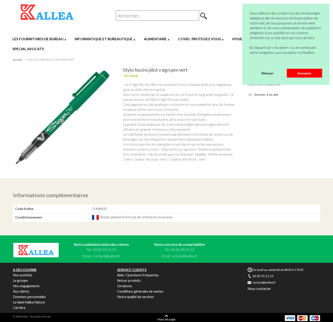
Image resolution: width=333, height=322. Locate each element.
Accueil (17, 59)
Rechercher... (129, 15)
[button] (250, 63)
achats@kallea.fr (185, 256)
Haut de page (166, 319)
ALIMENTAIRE (155, 39)
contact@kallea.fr (106, 256)
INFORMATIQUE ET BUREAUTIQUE (104, 39)
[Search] (203, 14)
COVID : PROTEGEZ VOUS (199, 39)
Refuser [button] (267, 73)
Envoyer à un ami (266, 94)
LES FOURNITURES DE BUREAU (37, 39)
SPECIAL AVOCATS (28, 49)
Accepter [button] (304, 73)
